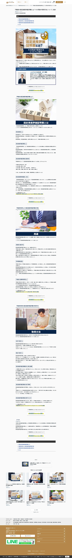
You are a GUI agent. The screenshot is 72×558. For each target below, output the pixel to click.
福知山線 (39, 522)
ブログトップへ (36, 512)
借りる (19, 2)
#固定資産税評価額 (22, 13)
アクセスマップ (39, 538)
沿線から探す (49, 2)
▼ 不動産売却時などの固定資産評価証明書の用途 (25, 446)
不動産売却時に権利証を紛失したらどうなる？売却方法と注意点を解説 (29, 193)
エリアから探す (44, 2)
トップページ (39, 528)
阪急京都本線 (55, 522)
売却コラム (17, 11)
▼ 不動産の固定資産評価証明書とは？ (23, 444)
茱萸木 (21, 520)
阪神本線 (59, 522)
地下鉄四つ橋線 (49, 522)
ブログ (38, 536)
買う (25, 2)
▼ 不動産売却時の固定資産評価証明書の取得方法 (25, 22)
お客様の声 (39, 533)
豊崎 (14, 520)
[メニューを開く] (65, 2)
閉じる (67, 556)
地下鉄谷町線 (44, 522)
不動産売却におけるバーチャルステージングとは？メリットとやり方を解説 (30, 405)
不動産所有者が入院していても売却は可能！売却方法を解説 (27, 291)
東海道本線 (31, 522)
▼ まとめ (19, 24)
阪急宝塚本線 (26, 522)
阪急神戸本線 (21, 522)
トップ (40, 2)
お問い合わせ (13, 535)
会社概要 (38, 541)
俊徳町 (27, 520)
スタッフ (38, 531)
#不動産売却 (17, 13)
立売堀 (24, 520)
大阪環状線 (36, 522)
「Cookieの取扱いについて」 (53, 556)
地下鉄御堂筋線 (16, 522)
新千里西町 (17, 520)
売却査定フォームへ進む (36, 90)
